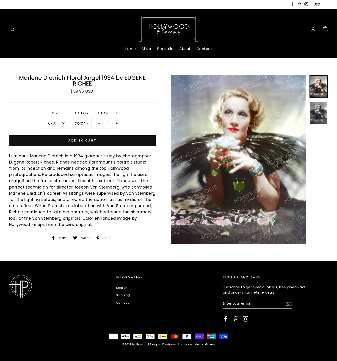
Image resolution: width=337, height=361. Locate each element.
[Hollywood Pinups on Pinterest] (235, 319)
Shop (146, 48)
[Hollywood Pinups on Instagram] (245, 319)
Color (82, 113)
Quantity (108, 113)
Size (56, 113)
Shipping (123, 295)
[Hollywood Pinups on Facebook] (225, 319)
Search (121, 288)
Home (130, 48)
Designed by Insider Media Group (188, 344)
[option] (238, 159)
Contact (204, 48)
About (185, 48)
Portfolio (165, 48)
